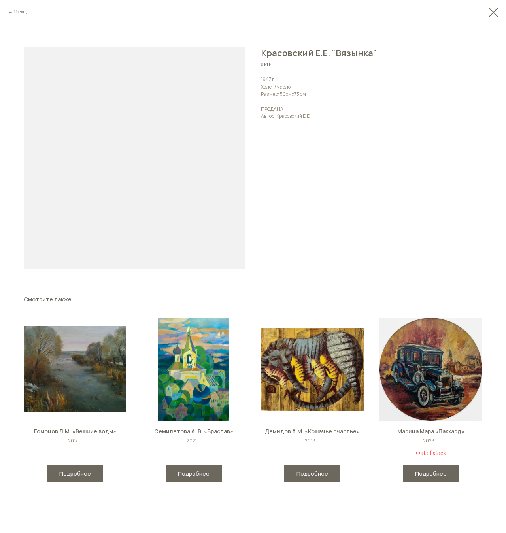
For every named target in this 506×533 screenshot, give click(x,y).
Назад (20, 11)
